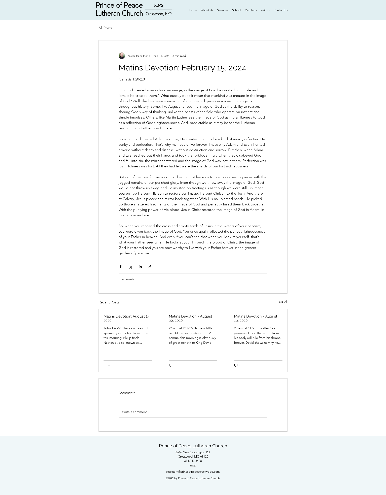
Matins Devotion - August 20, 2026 (190, 318)
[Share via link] (150, 267)
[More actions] (265, 55)
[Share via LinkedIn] (140, 267)
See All (283, 301)
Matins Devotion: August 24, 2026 (127, 318)
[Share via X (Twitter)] (130, 267)
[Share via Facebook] (120, 267)
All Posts (105, 28)
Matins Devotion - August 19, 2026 (255, 318)
